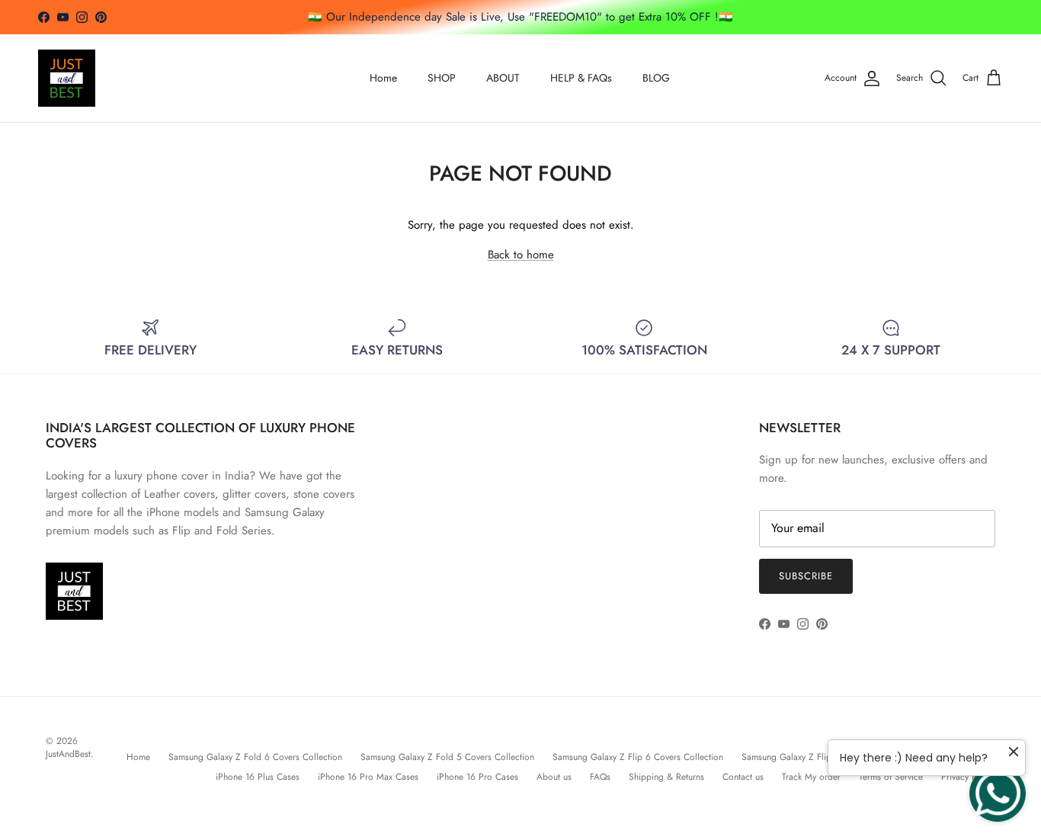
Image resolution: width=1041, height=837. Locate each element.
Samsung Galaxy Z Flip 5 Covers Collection (827, 757)
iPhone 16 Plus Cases (257, 777)
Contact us (743, 777)
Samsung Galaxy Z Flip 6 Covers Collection (638, 757)
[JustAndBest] (66, 78)
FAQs (600, 777)
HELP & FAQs (581, 77)
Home (383, 77)
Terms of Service (891, 777)
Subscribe (806, 576)
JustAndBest (68, 754)
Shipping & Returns (666, 777)
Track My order (811, 777)
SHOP (442, 77)
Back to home (521, 254)
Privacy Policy (968, 777)
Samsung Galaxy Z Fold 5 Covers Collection (447, 757)
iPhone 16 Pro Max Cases (368, 777)
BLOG (656, 77)
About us (554, 777)
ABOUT (503, 77)
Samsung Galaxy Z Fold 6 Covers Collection (255, 757)
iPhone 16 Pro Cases (477, 777)
